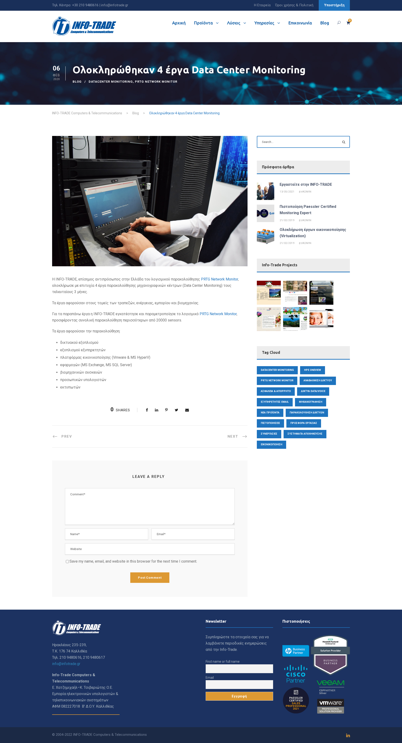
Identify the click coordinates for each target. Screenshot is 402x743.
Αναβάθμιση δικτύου (318, 380)
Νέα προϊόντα (270, 412)
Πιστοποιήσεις (270, 423)
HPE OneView (312, 370)
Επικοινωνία (300, 22)
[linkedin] (348, 735)
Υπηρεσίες (264, 22)
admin (307, 191)
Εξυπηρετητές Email (275, 401)
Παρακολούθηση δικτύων (307, 412)
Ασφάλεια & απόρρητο (276, 391)
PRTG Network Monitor (156, 81)
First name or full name (223, 661)
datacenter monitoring (111, 81)
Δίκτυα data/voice (313, 391)
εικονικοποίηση (271, 444)
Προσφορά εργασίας (303, 423)
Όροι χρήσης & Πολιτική (294, 5)
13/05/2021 (287, 191)
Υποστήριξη (334, 5)
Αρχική (179, 22)
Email (210, 677)
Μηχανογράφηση (310, 401)
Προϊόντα (203, 22)
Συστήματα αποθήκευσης (305, 433)
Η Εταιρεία (262, 5)
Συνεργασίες (269, 433)
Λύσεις (233, 22)
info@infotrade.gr (114, 5)
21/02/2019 (287, 220)
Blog (324, 22)
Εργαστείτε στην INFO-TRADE (306, 184)
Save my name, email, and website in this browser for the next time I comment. (133, 561)
